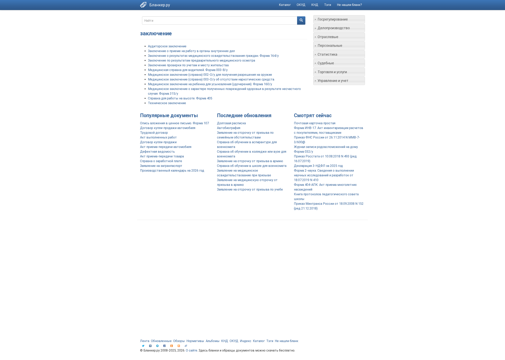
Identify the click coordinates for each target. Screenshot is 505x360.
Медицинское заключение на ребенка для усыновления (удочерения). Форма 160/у (210, 84)
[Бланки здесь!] (144, 5)
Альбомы (213, 341)
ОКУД (301, 5)
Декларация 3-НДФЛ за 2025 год (318, 166)
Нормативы (195, 341)
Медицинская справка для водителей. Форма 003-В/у (188, 70)
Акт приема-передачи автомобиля (165, 147)
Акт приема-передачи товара (162, 156)
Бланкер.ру (159, 5)
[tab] (339, 19)
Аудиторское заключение (167, 46)
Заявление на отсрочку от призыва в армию (250, 161)
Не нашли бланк (286, 341)
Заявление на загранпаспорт (161, 166)
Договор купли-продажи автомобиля (167, 128)
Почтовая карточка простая (314, 123)
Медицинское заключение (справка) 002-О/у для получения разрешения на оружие (210, 75)
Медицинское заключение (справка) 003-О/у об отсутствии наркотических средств (211, 79)
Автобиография (228, 128)
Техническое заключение (167, 103)
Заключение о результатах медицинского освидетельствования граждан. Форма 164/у (213, 56)
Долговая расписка (231, 123)
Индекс (245, 341)
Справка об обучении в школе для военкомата (251, 166)
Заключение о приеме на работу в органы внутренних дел (191, 51)
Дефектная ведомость (157, 151)
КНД (314, 5)
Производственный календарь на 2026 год (172, 170)
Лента (144, 341)
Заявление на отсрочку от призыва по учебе (250, 189)
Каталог (285, 5)
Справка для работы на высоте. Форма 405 (180, 98)
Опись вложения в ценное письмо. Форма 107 (174, 123)
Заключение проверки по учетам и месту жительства (188, 65)
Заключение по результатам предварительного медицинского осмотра (201, 60)
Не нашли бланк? (349, 5)
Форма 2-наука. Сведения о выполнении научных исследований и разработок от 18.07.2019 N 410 (324, 175)
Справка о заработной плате (161, 161)
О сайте (191, 350)
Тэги (327, 5)
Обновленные (161, 341)
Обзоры (179, 341)
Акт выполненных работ (158, 137)
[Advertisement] (252, 254)
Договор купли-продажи (158, 142)
